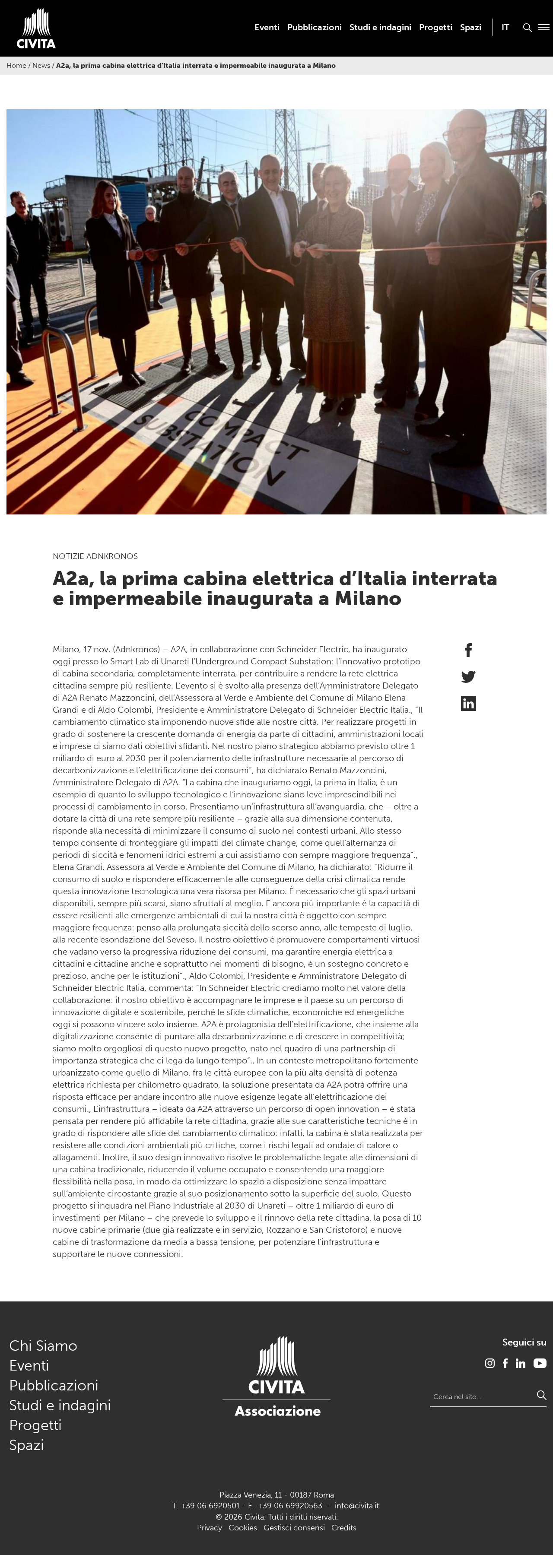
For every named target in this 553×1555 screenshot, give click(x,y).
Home (16, 65)
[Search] (542, 1395)
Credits (343, 1528)
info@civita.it (357, 1506)
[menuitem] (267, 27)
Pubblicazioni (314, 27)
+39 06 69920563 (289, 1506)
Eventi (267, 27)
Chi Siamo (43, 1346)
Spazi (470, 27)
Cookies (243, 1528)
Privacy (209, 1528)
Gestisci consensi (294, 1528)
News (41, 65)
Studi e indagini (380, 27)
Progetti (435, 27)
